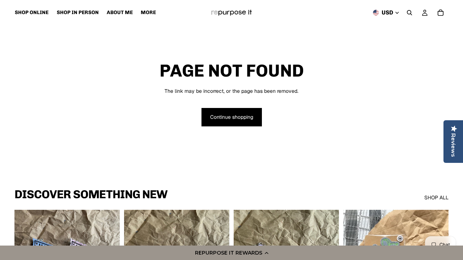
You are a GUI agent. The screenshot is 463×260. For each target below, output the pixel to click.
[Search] (409, 13)
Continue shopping (231, 117)
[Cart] (441, 13)
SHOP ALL (436, 197)
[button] (231, 253)
